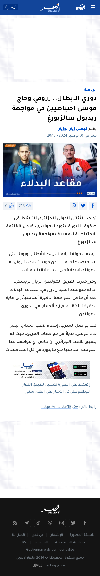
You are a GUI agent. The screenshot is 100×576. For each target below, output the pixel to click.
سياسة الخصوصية (70, 543)
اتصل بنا (18, 535)
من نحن (38, 535)
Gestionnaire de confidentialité (50, 550)
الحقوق (69, 558)
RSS (25, 543)
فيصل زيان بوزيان (72, 129)
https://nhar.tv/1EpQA (59, 407)
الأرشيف (41, 543)
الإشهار (57, 535)
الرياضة (90, 90)
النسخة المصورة (82, 535)
